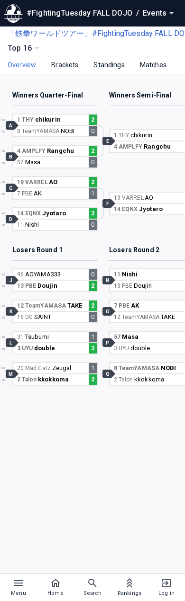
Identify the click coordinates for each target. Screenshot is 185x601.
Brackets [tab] (64, 65)
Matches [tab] (153, 65)
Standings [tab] (108, 65)
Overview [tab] (22, 65)
